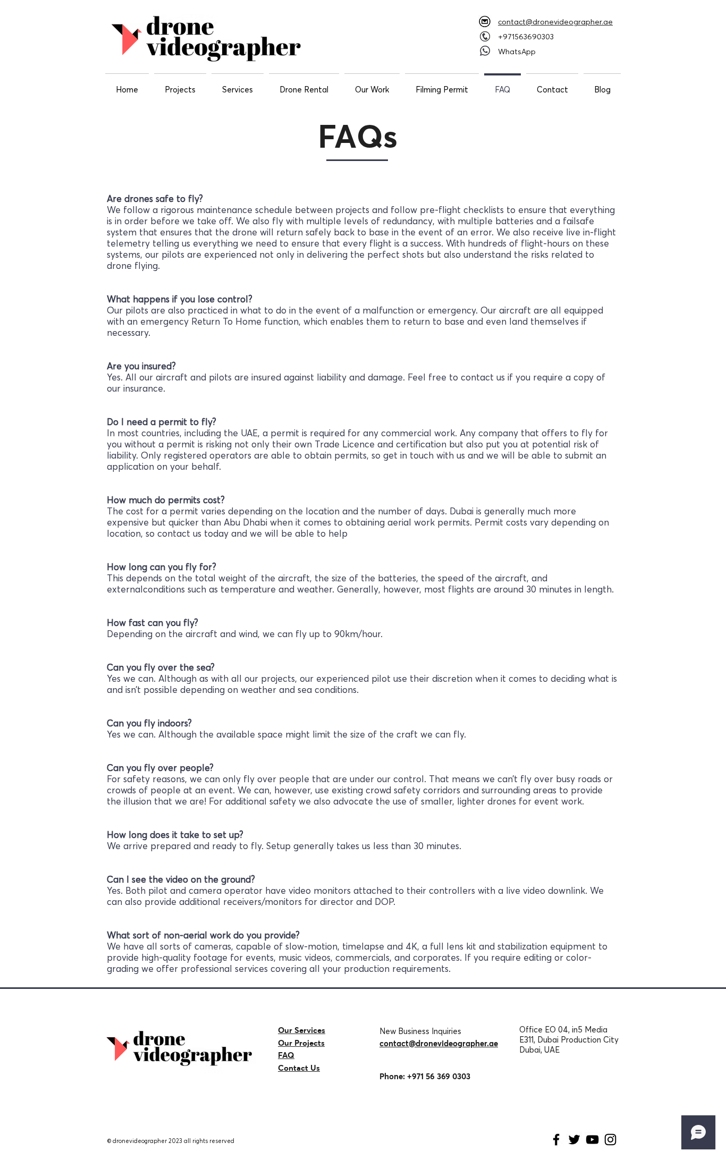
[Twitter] (574, 1139)
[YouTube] (592, 1139)
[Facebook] (556, 1139)
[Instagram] (610, 1139)
